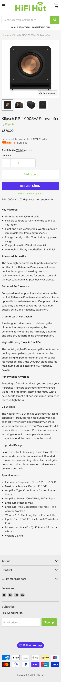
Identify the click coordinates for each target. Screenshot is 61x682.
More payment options (30, 193)
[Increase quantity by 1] (31, 162)
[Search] (54, 20)
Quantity (6, 155)
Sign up (49, 622)
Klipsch (9, 124)
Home (5, 35)
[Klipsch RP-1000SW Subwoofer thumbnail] (7, 105)
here (48, 27)
